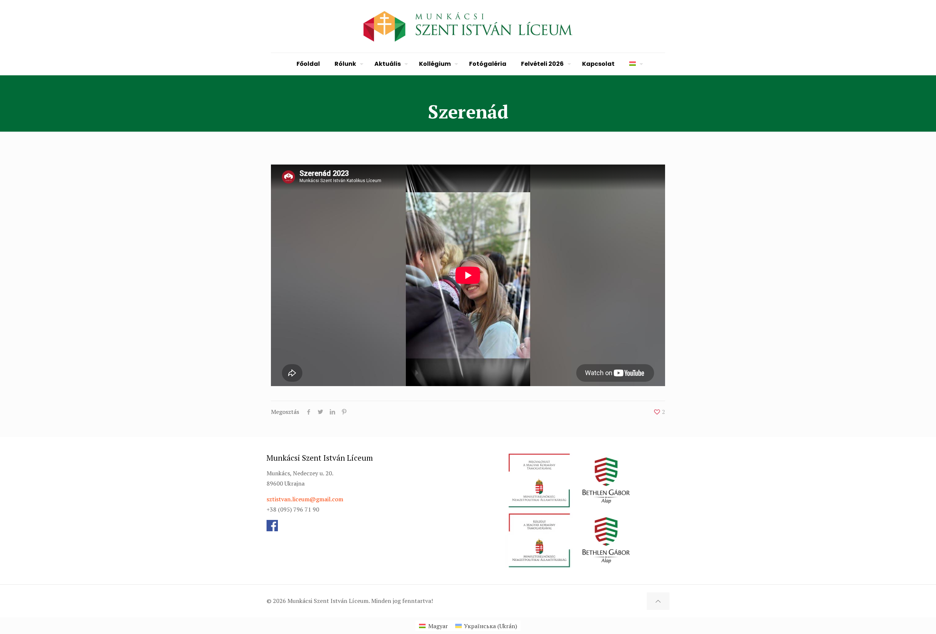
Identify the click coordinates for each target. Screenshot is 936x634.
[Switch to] (634, 64)
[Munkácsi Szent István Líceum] (468, 26)
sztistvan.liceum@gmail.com (305, 499)
